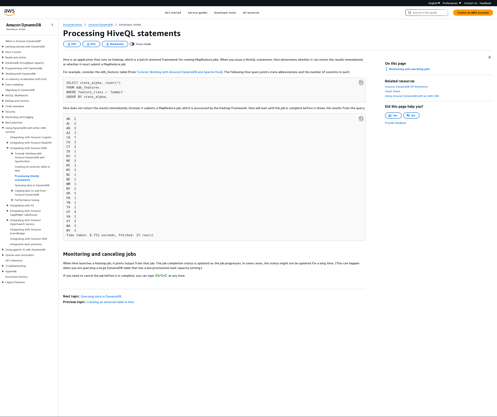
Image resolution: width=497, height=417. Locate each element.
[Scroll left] (162, 12)
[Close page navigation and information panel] (489, 57)
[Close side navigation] (52, 25)
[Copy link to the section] (60, 254)
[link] (130, 25)
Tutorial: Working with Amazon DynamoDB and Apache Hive (179, 72)
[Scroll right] (262, 12)
